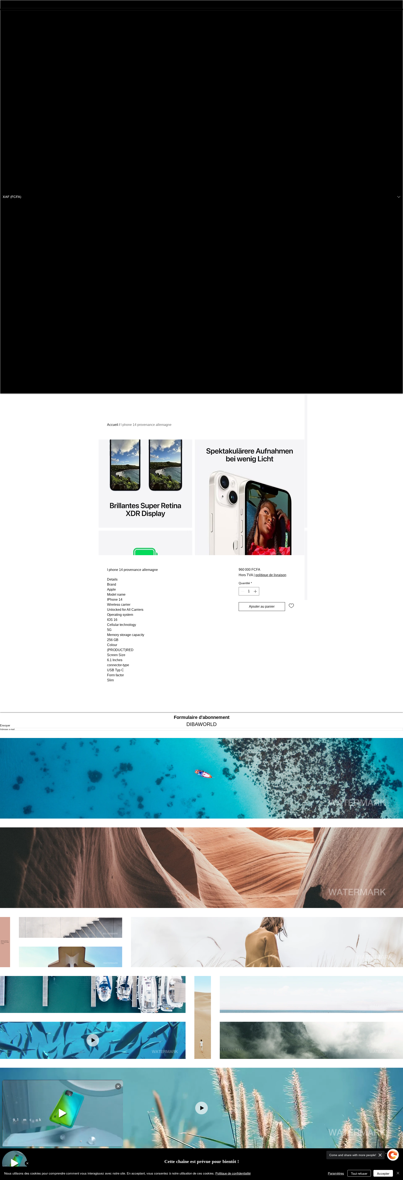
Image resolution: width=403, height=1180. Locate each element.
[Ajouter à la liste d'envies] (291, 605)
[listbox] (201, 197)
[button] (201, 197)
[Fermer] (397, 1173)
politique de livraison (270, 575)
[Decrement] (242, 591)
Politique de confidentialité (233, 1173)
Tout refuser (359, 1173)
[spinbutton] (249, 591)
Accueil (112, 424)
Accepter (383, 1173)
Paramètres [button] (336, 1173)
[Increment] (256, 591)
